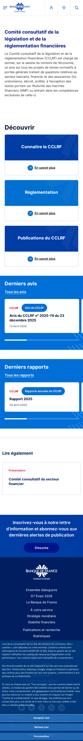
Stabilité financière (41, 622)
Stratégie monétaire (41, 616)
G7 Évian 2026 (41, 596)
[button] (76, 7)
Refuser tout (42, 727)
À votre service (41, 610)
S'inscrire (41, 548)
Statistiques (41, 636)
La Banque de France (41, 602)
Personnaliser (41, 736)
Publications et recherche (41, 630)
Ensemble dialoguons (41, 590)
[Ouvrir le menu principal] (5, 7)
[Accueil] (41, 572)
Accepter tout (41, 717)
